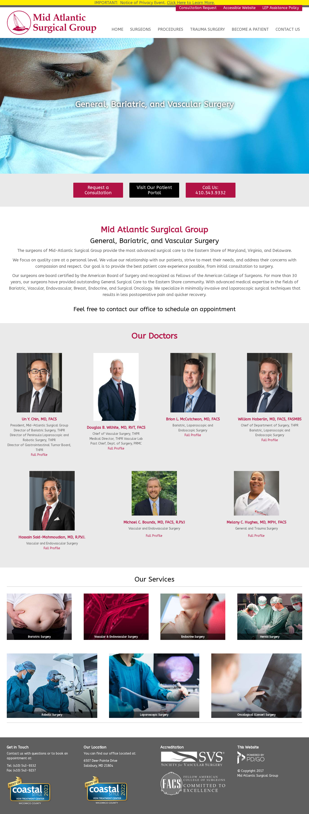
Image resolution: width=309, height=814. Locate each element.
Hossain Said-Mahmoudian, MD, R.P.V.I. (52, 537)
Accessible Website (239, 8)
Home (117, 29)
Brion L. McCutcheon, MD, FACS (193, 419)
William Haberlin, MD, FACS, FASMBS (270, 419)
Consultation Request (197, 8)
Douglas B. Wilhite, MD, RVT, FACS (116, 427)
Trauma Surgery (207, 29)
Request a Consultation (98, 190)
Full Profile (39, 455)
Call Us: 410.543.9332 (210, 190)
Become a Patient (250, 29)
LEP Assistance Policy (280, 8)
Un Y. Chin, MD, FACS (39, 419)
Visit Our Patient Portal (154, 190)
